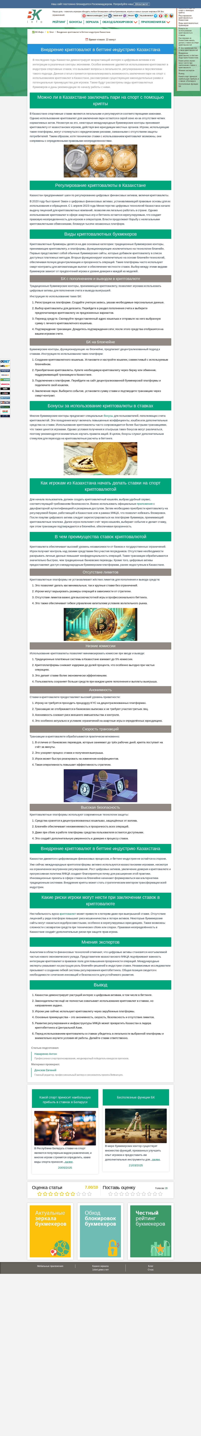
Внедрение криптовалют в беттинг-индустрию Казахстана (188, 55)
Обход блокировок (117, 22)
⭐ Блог (50, 32)
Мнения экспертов (186, 70)
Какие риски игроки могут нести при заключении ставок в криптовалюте (187, 64)
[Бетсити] (5, 397)
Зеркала (92, 22)
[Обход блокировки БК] (100, 1232)
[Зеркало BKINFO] (34, 16)
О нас (151, 1269)
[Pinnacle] (5, 375)
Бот (106, 16)
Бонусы (75, 22)
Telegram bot (147, 16)
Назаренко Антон (45, 1053)
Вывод (181, 73)
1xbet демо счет (100, 1269)
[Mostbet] (5, 402)
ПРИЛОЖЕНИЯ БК (153, 22)
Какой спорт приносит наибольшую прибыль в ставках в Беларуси (189, 78)
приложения (145, 503)
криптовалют (68, 913)
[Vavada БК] (5, 384)
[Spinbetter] (5, 407)
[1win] (5, 388)
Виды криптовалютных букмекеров (188, 24)
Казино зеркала (100, 1266)
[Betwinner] (5, 379)
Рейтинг (59, 22)
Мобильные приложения (50, 1266)
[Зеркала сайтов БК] (50, 1232)
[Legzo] (5, 416)
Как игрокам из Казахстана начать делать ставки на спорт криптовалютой (189, 41)
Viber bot (118, 16)
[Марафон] (5, 370)
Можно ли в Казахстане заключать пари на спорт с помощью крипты (189, 9)
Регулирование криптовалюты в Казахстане (185, 18)
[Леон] (5, 393)
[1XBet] (5, 361)
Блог (150, 1266)
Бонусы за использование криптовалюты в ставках (185, 31)
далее (69, 1161)
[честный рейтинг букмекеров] (151, 1232)
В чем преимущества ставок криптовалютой (188, 49)
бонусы (108, 415)
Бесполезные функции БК (188, 85)
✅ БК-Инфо (38, 32)
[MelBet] (5, 366)
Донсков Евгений (45, 1070)
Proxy (131, 16)
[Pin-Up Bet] (5, 411)
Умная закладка (94, 16)
